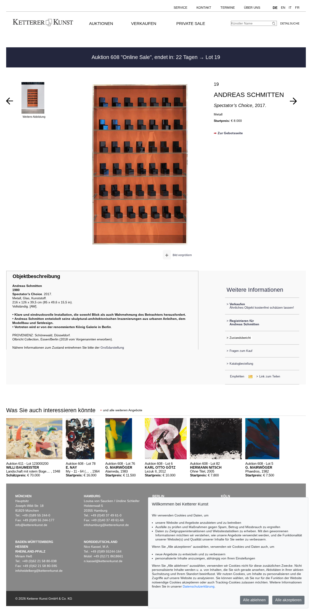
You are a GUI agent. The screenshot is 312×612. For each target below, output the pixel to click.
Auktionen (101, 23)
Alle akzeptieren (288, 600)
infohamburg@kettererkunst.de (106, 525)
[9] (293, 101)
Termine (227, 7)
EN (283, 7)
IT (290, 7)
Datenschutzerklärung (198, 586)
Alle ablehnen (254, 600)
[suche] (274, 23)
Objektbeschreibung (36, 276)
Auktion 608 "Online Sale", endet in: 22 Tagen (145, 57)
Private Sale (190, 23)
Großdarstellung (112, 347)
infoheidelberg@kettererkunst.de (39, 570)
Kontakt (203, 7)
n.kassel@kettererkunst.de (103, 561)
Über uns (252, 7)
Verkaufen (143, 23)
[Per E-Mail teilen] (249, 376)
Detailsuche (289, 23)
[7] (9, 101)
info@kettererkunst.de (31, 525)
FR (297, 7)
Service (180, 7)
